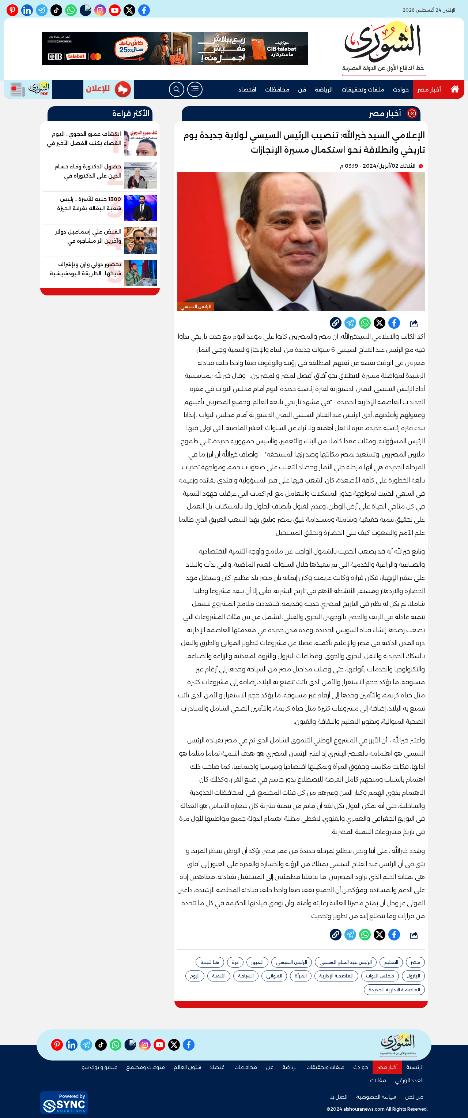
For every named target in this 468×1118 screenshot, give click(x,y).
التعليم (391, 962)
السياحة (246, 976)
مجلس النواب (380, 976)
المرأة (301, 976)
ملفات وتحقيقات (362, 89)
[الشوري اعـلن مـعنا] (108, 89)
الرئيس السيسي (291, 962)
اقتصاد (247, 89)
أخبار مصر (429, 89)
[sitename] (398, 1045)
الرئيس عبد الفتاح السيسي (346, 962)
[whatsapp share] (365, 323)
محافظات (277, 89)
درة (235, 962)
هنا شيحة (209, 962)
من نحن (414, 1096)
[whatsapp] (335, 323)
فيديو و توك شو (99, 1067)
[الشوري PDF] (28, 89)
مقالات (378, 1080)
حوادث (401, 89)
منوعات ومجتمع (145, 1067)
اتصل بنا (338, 1096)
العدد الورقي (409, 1080)
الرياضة (324, 89)
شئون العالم (187, 1067)
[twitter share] (379, 323)
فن (302, 89)
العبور (257, 962)
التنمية (219, 976)
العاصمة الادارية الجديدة (394, 989)
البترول (413, 976)
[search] (176, 89)
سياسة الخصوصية (376, 1096)
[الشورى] (384, 48)
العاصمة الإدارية (336, 976)
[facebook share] (394, 323)
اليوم (195, 976)
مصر (415, 962)
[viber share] (350, 323)
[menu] (195, 89)
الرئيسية (414, 1067)
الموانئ (274, 976)
